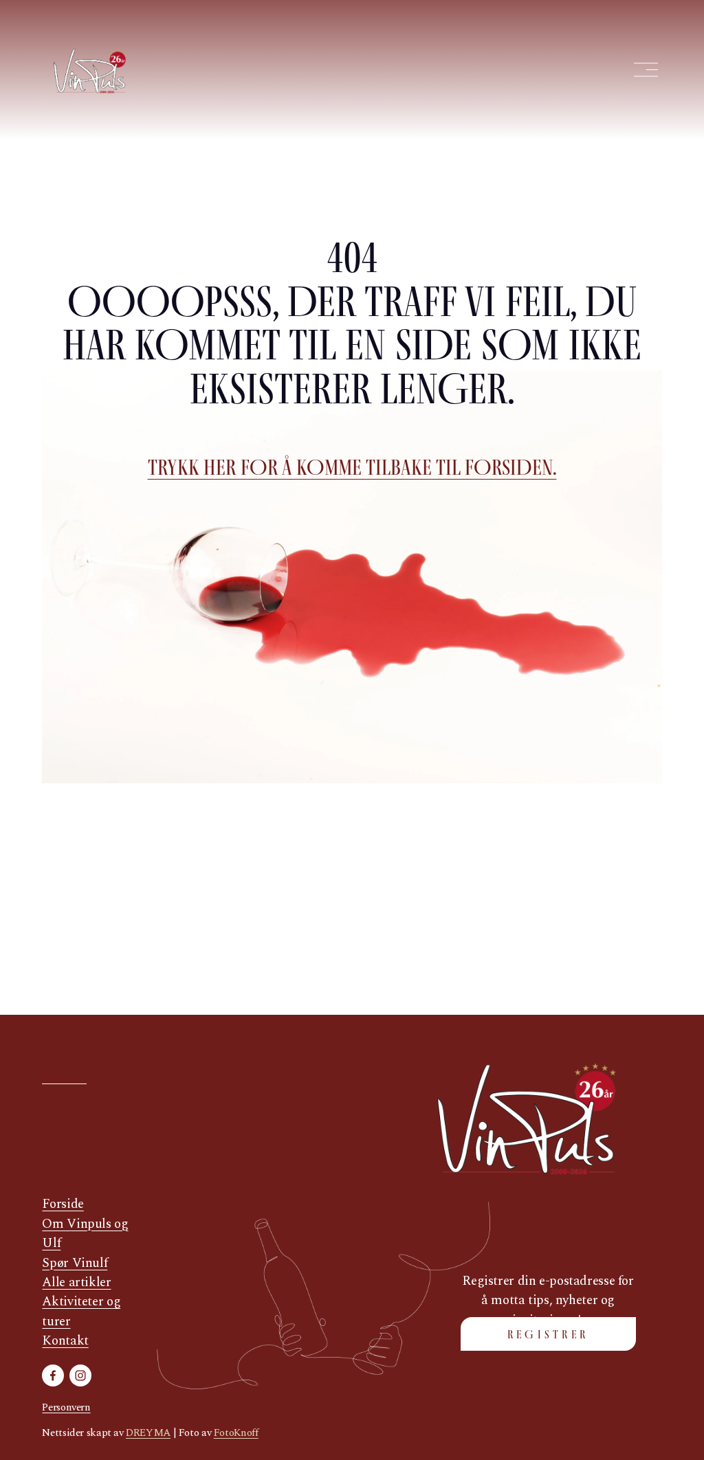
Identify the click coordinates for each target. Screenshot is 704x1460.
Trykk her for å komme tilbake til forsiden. (352, 467)
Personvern (66, 1407)
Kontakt (65, 1341)
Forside (62, 1204)
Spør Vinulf (74, 1263)
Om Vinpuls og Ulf (85, 1234)
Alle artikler (76, 1282)
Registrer (548, 1334)
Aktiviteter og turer (81, 1311)
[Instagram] (80, 1375)
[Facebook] (53, 1375)
